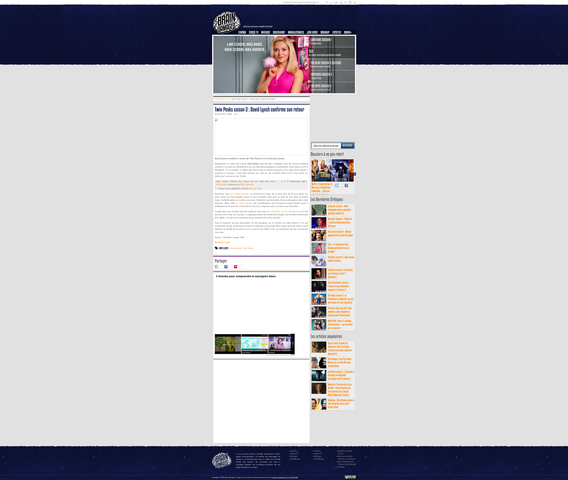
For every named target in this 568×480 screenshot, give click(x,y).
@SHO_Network (246, 184)
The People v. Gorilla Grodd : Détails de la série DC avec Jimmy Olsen (340, 362)
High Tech (338, 47)
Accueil (217, 99)
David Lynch (235, 248)
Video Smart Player (273, 355)
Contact (341, 467)
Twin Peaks (247, 248)
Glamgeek (338, 42)
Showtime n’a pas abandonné (285, 211)
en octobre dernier (239, 194)
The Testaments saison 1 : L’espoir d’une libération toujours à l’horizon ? (339, 286)
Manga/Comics (296, 32)
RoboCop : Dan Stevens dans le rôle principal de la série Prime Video (341, 403)
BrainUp (325, 32)
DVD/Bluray (279, 32)
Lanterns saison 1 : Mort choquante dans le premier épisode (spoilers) (339, 209)
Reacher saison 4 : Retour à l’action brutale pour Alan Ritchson (340, 222)
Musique (265, 32)
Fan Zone (349, 37)
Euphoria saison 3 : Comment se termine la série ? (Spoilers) (340, 273)
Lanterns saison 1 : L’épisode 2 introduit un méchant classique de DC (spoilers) (341, 375)
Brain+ (348, 32)
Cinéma (242, 32)
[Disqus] (261, 401)
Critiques (243, 37)
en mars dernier (244, 203)
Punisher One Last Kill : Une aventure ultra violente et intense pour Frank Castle (340, 311)
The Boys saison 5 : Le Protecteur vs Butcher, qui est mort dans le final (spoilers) (341, 299)
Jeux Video (312, 32)
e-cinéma (243, 47)
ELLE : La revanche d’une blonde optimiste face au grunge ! (338, 248)
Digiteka (292, 355)
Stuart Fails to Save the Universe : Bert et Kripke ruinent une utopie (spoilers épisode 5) (340, 348)
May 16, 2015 (255, 188)
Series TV (253, 32)
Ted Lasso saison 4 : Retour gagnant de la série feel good (340, 233)
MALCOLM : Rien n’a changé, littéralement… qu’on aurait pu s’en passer (340, 324)
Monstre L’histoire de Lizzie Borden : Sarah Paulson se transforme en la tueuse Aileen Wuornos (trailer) (340, 390)
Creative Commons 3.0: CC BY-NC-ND (285, 477)
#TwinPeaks (221, 184)
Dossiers (243, 42)
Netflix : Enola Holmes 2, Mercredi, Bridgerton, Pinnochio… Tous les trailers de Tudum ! (322, 189)
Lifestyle (336, 32)
